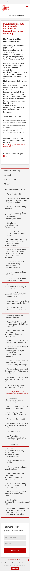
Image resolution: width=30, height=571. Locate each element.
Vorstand (7, 175)
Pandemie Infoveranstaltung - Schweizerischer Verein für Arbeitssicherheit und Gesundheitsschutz (16, 242)
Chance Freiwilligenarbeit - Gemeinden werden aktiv (15, 386)
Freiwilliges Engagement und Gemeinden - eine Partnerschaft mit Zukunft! (16, 371)
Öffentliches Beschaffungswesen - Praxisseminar (12, 225)
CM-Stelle (7, 184)
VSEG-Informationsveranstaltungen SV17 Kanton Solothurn (15, 287)
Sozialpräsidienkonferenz (13, 179)
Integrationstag (12, 444)
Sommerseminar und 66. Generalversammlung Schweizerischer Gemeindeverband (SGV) (15, 265)
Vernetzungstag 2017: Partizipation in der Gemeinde (15, 413)
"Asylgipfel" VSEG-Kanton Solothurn (15, 462)
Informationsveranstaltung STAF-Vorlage (15, 273)
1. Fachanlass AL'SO (14, 431)
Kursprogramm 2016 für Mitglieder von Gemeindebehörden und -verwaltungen (14, 476)
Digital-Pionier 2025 (14, 194)
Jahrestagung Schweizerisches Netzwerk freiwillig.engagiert (14, 400)
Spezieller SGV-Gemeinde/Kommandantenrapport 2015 (17, 502)
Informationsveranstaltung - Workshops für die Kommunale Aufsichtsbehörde (16, 485)
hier (4, 156)
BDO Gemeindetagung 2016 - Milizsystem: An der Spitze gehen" (16, 494)
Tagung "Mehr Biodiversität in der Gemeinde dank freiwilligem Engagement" (16, 324)
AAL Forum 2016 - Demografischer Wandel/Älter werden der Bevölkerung (15, 438)
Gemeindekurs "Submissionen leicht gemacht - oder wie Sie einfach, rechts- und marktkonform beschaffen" (17, 511)
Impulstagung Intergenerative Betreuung (14, 146)
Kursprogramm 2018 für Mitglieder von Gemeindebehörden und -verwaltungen (14, 333)
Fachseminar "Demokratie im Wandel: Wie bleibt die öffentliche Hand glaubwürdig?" (16, 363)
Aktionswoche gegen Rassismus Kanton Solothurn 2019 (15, 309)
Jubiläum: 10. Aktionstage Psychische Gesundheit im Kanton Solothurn (15, 295)
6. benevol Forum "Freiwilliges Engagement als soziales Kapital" (17, 302)
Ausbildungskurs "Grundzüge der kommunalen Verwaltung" (16, 341)
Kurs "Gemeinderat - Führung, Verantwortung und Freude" (16, 407)
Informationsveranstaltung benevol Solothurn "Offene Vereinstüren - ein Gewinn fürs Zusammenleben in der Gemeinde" (15, 254)
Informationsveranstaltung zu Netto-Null (16, 207)
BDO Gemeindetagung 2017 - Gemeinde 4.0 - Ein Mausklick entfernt (16, 425)
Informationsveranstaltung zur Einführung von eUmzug (17, 279)
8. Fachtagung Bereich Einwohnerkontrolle (14, 317)
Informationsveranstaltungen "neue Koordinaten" (16, 468)
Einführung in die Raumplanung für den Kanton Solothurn (15, 233)
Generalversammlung (12, 171)
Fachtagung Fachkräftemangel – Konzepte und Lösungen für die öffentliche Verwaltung (17, 200)
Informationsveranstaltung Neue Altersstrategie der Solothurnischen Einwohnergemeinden (15, 216)
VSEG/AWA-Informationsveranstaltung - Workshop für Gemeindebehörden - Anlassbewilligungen (15, 453)
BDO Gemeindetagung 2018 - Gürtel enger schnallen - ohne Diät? (16, 379)
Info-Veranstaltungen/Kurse (15, 189)
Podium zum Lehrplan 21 (16, 419)
